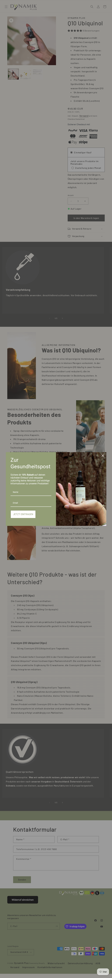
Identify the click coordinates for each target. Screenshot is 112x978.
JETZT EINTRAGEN (23, 514)
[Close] (102, 455)
